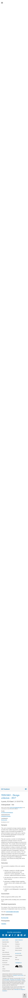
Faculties (17, 942)
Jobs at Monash (5, 952)
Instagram (3, 935)
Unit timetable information (12, 911)
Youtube (21, 935)
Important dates (5, 942)
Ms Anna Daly (4, 819)
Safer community (5, 958)
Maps (3, 950)
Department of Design (5, 816)
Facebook (12, 935)
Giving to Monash (6, 970)
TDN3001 (3, 923)
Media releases (18, 950)
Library (3, 948)
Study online (5, 960)
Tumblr (18, 935)
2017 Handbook (5, 789)
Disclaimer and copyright (15, 979)
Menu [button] (2, 3)
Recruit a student (5, 954)
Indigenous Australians (7, 956)
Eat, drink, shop (5, 946)
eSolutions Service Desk (18, 975)
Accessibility (6, 979)
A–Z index (17, 946)
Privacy (22, 979)
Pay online (4, 944)
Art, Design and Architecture (7, 812)
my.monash (4, 962)
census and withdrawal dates (16, 807)
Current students (5, 964)
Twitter (10, 935)
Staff (3, 966)
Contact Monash (18, 948)
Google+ (15, 935)
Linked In (6, 935)
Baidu (25, 935)
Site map (17, 959)
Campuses (17, 944)
